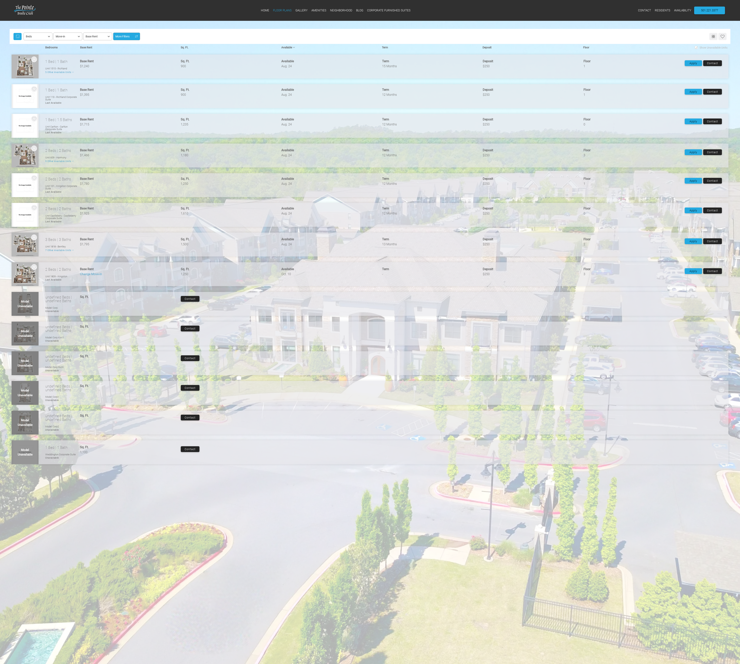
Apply (693, 63)
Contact (712, 63)
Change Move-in (91, 274)
